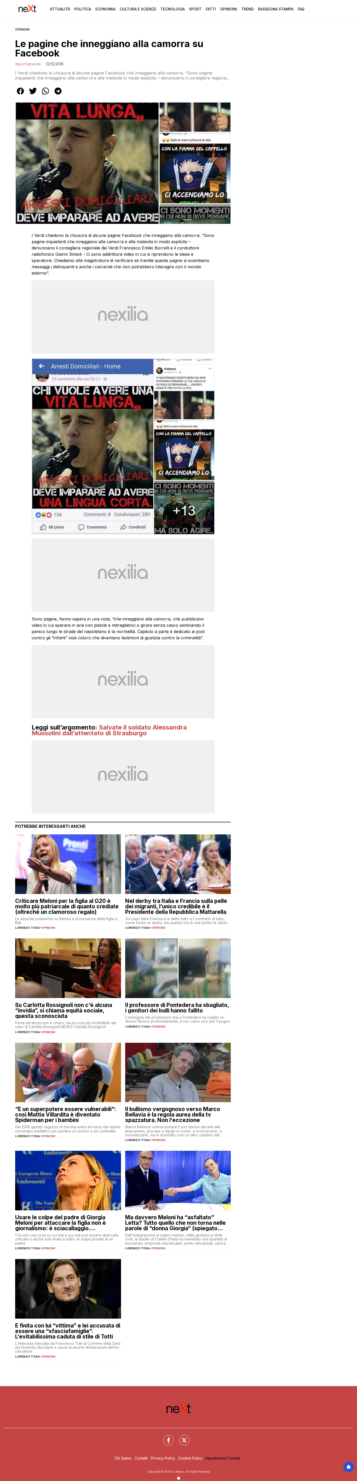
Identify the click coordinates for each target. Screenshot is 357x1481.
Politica (82, 9)
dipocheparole (28, 64)
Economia (105, 9)
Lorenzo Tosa (27, 928)
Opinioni (228, 9)
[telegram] (58, 94)
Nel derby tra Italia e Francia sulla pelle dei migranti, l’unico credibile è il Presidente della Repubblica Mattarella (176, 906)
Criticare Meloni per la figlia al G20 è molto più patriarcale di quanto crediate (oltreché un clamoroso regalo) (67, 906)
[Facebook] (165, 1437)
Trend (247, 9)
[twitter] (33, 94)
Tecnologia (172, 9)
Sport (195, 9)
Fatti (211, 9)
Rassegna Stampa (275, 9)
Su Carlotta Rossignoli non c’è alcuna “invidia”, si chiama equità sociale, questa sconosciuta (63, 1010)
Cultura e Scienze (138, 9)
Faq (301, 9)
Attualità (60, 9)
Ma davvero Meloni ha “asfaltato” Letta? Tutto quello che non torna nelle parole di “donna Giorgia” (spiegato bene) (175, 1223)
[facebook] (20, 94)
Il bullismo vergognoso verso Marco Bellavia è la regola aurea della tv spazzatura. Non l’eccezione (172, 1114)
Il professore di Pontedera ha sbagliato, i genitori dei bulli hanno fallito (177, 1007)
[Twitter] (181, 1437)
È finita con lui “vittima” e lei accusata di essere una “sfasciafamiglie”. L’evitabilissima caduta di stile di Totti (67, 1331)
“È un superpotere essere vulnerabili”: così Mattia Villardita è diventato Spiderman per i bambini (65, 1114)
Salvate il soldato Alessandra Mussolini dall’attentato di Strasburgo (109, 730)
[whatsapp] (45, 94)
